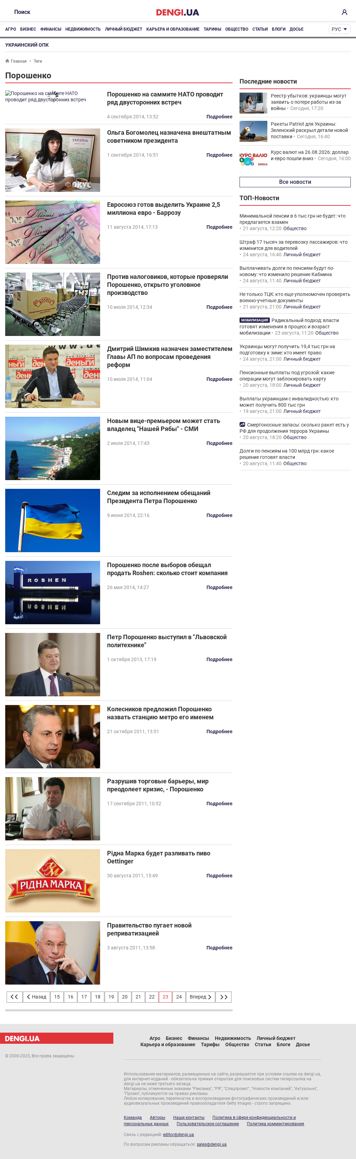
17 (84, 997)
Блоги (278, 29)
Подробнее (220, 116)
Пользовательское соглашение (208, 1123)
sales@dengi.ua (212, 1144)
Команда (133, 1117)
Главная (19, 61)
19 (111, 997)
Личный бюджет (123, 29)
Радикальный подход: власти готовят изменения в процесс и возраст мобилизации (289, 327)
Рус (336, 29)
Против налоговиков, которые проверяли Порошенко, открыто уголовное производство (167, 284)
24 (179, 997)
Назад (38, 997)
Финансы (50, 29)
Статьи (260, 29)
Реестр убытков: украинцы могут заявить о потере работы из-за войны (309, 102)
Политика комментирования (275, 1123)
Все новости (295, 182)
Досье (297, 29)
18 (97, 997)
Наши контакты (188, 1117)
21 (138, 997)
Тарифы (212, 29)
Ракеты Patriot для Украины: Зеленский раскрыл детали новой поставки (309, 130)
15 (57, 997)
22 (152, 997)
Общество (236, 29)
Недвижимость (83, 29)
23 (165, 997)
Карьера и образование (173, 29)
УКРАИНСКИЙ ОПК (27, 45)
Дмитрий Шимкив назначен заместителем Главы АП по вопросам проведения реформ (170, 356)
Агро (10, 29)
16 (70, 997)
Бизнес (28, 29)
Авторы (157, 1117)
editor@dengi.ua (178, 1134)
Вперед (198, 997)
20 (125, 997)
